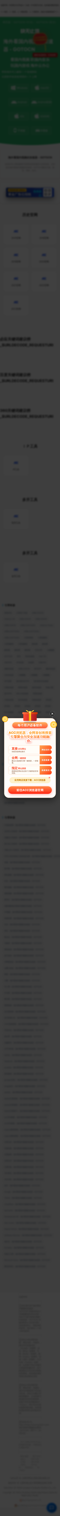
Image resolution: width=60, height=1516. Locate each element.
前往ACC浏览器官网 (30, 790)
